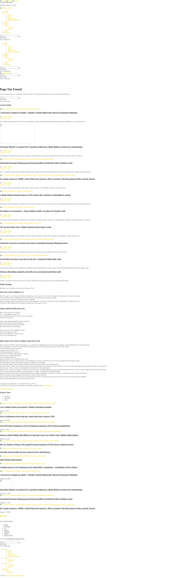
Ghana (10, 15)
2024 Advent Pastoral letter (11, 460)
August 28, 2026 (5, 118)
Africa (10, 16)
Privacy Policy (8, 535)
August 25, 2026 (5, 248)
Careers (6, 533)
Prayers (6, 23)
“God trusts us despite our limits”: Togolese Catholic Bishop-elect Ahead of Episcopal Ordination (38, 113)
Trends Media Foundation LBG (15, 539)
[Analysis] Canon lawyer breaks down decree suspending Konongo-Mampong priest (34, 243)
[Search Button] (19, 36)
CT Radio (11, 27)
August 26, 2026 (5, 216)
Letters (6, 30)
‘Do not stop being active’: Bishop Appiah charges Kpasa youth (25, 227)
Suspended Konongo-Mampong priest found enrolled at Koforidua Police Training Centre (36, 163)
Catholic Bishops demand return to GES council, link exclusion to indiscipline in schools (35, 195)
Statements (7, 32)
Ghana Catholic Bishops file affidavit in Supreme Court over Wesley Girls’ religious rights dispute (39, 435)
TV (5, 528)
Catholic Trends (7, 116)
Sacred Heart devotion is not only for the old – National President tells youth (30, 259)
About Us (7, 532)
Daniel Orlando (7, 199)
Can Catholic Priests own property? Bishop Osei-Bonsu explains (26, 407)
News (6, 13)
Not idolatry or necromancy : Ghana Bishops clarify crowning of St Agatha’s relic (32, 211)
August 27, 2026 (5, 152)
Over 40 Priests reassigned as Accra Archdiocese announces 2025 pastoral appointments (35, 426)
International (12, 18)
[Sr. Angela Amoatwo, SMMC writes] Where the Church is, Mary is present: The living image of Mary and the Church (47, 179)
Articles (6, 22)
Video (10, 29)
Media (6, 25)
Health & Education (14, 20)
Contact (6, 530)
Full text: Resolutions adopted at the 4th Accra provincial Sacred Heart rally (30, 272)
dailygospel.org (48, 385)
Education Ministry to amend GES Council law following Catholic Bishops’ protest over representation (41, 147)
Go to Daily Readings (7, 389)
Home (6, 11)
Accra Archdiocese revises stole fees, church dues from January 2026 (27, 416)
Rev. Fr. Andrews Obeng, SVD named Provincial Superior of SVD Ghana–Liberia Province (37, 444)
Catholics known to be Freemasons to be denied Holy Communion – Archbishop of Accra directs (38, 467)
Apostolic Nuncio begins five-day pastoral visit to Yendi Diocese (25, 452)
